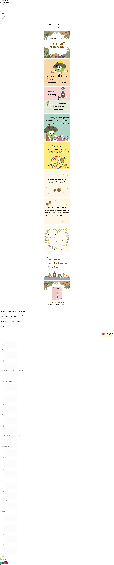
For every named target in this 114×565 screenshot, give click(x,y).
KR (2, 8)
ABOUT (3, 5)
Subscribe (1, 557)
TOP (0, 564)
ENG (1, 21)
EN (2, 7)
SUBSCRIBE (4, 4)
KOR (2, 6)
